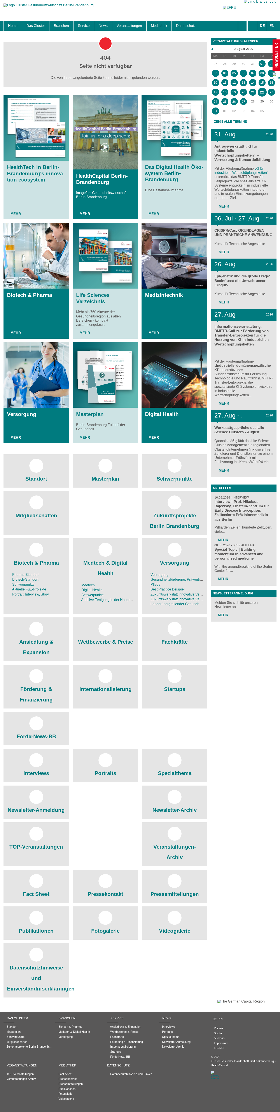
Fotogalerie (105, 931)
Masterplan (90, 414)
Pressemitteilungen (174, 894)
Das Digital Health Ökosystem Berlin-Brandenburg (174, 173)
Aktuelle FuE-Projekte (28, 589)
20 (243, 92)
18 (225, 92)
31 (215, 111)
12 (234, 82)
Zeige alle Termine (230, 121)
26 (234, 101)
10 (215, 82)
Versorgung (21, 414)
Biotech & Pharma (29, 295)
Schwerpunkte (174, 479)
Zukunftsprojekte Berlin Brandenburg (174, 521)
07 (253, 73)
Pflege (155, 584)
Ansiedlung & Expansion (36, 647)
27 (243, 101)
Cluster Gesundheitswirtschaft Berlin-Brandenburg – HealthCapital (243, 1063)
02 (271, 63)
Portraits (105, 773)
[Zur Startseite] (49, 7)
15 (262, 82)
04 (225, 73)
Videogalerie (174, 931)
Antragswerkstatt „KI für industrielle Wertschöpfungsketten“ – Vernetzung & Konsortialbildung (242, 153)
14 (253, 82)
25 (225, 101)
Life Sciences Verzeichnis (93, 298)
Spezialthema (174, 773)
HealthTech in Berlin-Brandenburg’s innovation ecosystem (36, 173)
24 (215, 101)
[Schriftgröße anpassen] (252, 26)
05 (234, 73)
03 (215, 73)
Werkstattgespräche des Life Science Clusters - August (239, 430)
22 (262, 92)
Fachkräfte (174, 642)
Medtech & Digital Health (105, 568)
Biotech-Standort (24, 579)
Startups (174, 689)
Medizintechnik (164, 295)
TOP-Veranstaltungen (36, 847)
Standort (36, 479)
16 (271, 82)
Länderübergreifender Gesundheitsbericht (182, 604)
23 (271, 92)
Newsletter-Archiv (174, 810)
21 (253, 92)
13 (243, 82)
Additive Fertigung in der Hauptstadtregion (113, 600)
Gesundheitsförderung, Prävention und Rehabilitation (191, 579)
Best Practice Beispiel (167, 589)
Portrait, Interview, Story (30, 594)
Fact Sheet (36, 894)
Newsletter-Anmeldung (36, 810)
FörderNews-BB (36, 736)
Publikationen (36, 931)
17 (215, 92)
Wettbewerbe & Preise (105, 642)
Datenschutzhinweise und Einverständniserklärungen (36, 978)
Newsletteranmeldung (233, 593)
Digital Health (162, 414)
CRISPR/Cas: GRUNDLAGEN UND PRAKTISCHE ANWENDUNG (243, 232)
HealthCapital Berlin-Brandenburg (102, 179)
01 (262, 63)
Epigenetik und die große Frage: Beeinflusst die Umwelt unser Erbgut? (242, 280)
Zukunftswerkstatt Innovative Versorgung (181, 594)
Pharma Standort (24, 574)
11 (224, 82)
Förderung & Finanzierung (36, 694)
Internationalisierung (105, 689)
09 (271, 73)
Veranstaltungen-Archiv (174, 852)
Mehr (15, 214)
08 (262, 73)
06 (243, 73)
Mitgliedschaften (36, 515)
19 (234, 92)
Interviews (36, 773)
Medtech (87, 585)
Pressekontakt (105, 894)
